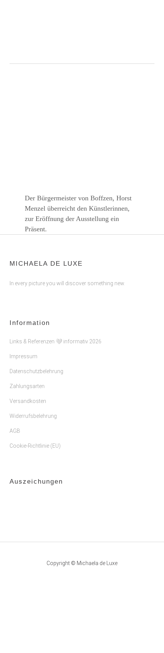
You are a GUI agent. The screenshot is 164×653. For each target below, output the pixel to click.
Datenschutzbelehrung (36, 371)
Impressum (23, 356)
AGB (15, 431)
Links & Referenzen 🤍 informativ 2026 (55, 341)
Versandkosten (28, 401)
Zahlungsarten (27, 386)
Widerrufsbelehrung (33, 416)
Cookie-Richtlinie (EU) (35, 446)
